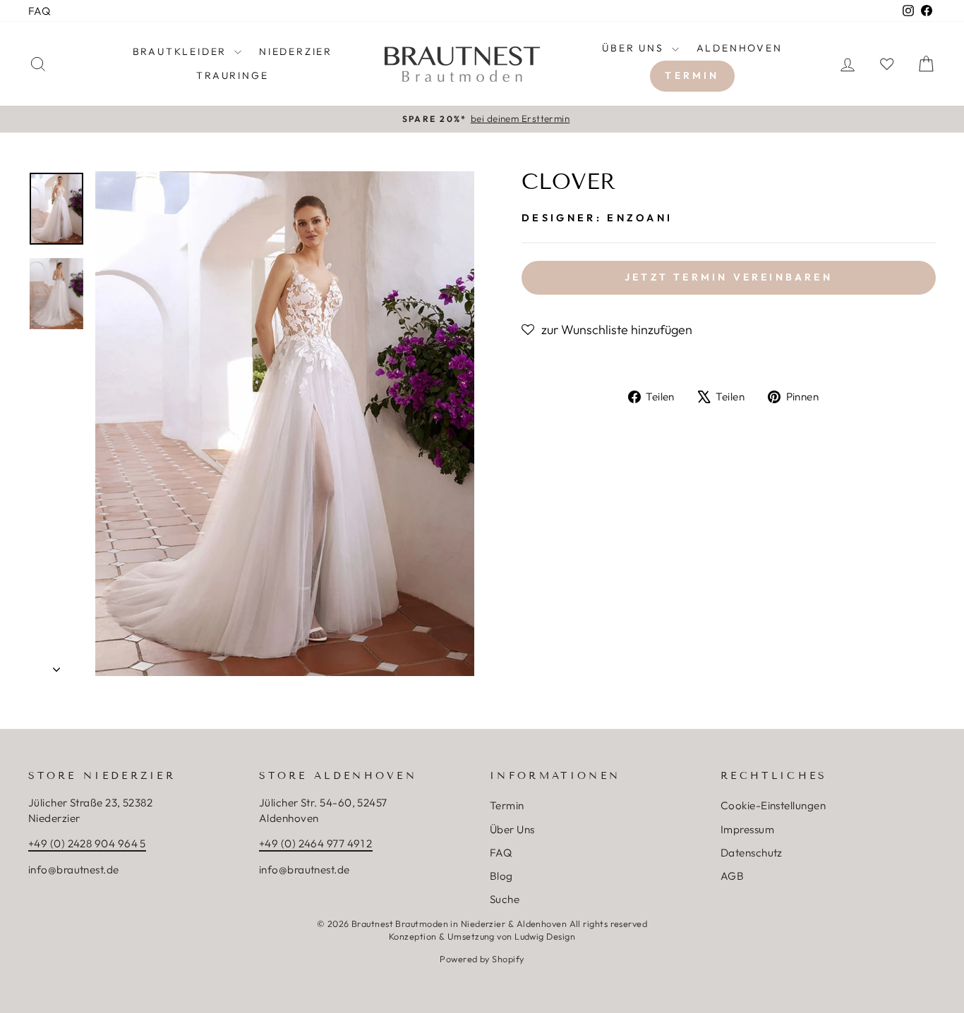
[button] (607, 330)
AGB (732, 876)
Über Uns (512, 829)
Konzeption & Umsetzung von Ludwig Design (482, 936)
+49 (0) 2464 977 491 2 (316, 843)
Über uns (635, 48)
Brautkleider (182, 51)
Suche (504, 899)
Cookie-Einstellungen (773, 805)
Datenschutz (752, 852)
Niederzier (295, 51)
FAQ (39, 11)
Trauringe (232, 75)
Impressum (747, 829)
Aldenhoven (740, 48)
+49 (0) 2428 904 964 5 (87, 843)
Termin (692, 75)
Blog (501, 876)
